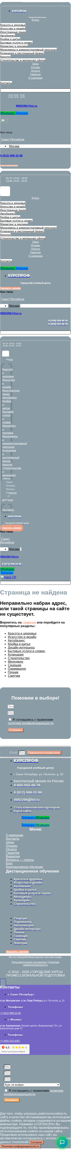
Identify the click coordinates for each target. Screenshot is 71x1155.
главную (29, 622)
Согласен (36, 1142)
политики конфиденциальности (30, 723)
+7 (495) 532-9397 (10, 1041)
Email (14, 752)
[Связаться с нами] (62, 1142)
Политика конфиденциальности (41, 963)
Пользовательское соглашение (29, 962)
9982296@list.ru (26, 105)
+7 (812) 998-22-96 (10, 1013)
